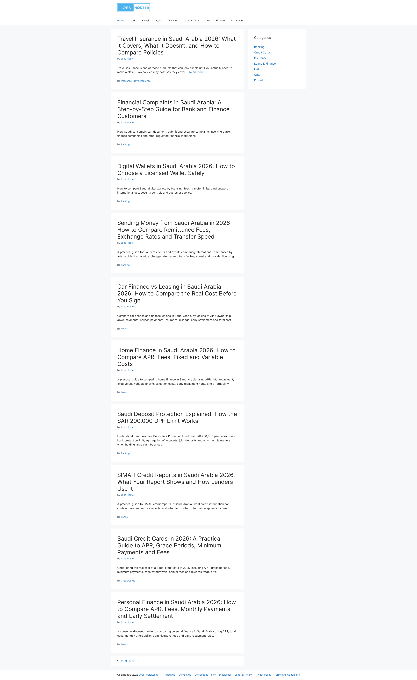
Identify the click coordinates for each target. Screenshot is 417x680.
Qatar (159, 20)
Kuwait (146, 20)
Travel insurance (142, 80)
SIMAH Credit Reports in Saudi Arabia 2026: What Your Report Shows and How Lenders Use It (176, 481)
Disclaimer (225, 674)
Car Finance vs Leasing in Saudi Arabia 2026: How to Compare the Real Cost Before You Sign (177, 293)
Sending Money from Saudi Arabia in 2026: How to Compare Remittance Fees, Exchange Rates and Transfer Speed (174, 229)
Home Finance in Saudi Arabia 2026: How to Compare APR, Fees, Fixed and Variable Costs (176, 357)
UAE (133, 20)
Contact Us (185, 674)
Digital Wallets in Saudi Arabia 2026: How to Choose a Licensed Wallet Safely (176, 169)
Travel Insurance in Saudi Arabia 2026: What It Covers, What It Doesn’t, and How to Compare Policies (176, 45)
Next (134, 661)
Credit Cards (192, 20)
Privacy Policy (263, 674)
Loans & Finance (215, 20)
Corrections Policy (205, 674)
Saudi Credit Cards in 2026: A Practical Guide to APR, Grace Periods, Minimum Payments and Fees (169, 545)
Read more (196, 72)
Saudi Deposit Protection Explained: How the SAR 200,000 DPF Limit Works (177, 417)
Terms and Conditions (287, 674)
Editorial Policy (243, 674)
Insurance (237, 20)
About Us (170, 674)
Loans (124, 328)
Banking (173, 20)
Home (120, 20)
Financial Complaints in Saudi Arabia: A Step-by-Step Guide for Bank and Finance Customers (173, 109)
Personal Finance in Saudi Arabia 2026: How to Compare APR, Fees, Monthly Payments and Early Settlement (176, 609)
